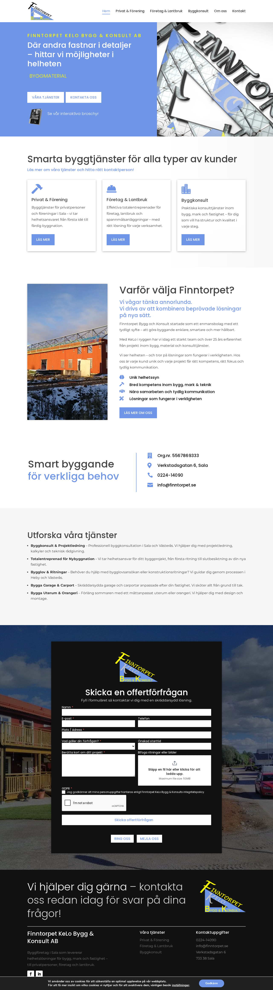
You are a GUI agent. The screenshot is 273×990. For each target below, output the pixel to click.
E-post (68, 718)
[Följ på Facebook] (30, 974)
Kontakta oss (83, 97)
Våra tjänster (45, 97)
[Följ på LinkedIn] (39, 974)
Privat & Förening (154, 940)
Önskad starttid (149, 741)
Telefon (144, 718)
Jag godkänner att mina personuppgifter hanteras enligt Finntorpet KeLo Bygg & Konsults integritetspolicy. (135, 792)
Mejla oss (149, 838)
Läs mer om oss (138, 412)
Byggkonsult (151, 952)
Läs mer (43, 239)
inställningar (180, 985)
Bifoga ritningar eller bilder (157, 752)
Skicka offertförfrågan (134, 819)
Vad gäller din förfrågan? (81, 741)
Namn (67, 707)
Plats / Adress (73, 730)
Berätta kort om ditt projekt (83, 752)
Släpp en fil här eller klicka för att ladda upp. (174, 771)
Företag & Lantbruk (156, 946)
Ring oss (122, 838)
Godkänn (211, 983)
